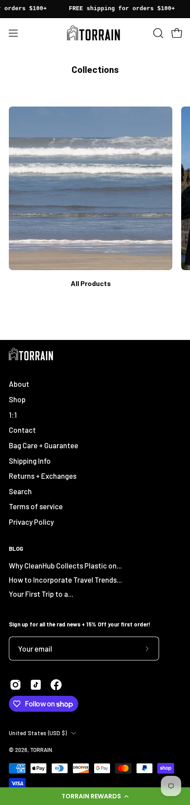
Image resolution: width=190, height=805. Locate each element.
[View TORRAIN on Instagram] (15, 684)
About (19, 383)
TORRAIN (41, 749)
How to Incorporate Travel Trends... (65, 579)
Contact (22, 429)
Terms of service (36, 506)
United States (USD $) (38, 732)
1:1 (13, 414)
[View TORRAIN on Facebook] (56, 684)
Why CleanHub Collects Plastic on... (65, 565)
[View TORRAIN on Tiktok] (35, 684)
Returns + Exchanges (42, 475)
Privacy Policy (31, 521)
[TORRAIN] (95, 33)
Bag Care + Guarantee (43, 445)
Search (20, 491)
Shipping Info (30, 460)
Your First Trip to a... (41, 593)
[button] (95, 796)
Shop (17, 399)
